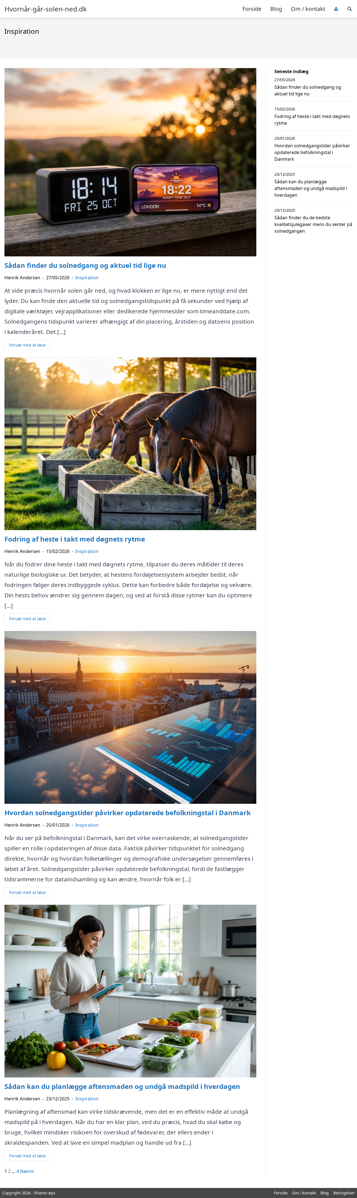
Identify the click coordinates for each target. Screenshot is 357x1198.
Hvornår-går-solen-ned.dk (45, 8)
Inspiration (86, 278)
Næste (27, 1171)
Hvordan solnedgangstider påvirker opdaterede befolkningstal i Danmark (312, 152)
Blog (276, 9)
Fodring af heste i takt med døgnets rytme (312, 119)
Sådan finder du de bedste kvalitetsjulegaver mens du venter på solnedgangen (313, 224)
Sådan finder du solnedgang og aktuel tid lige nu (307, 90)
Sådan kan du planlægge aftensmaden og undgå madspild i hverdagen (310, 188)
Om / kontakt (308, 9)
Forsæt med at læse (27, 345)
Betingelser (344, 1192)
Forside (251, 9)
